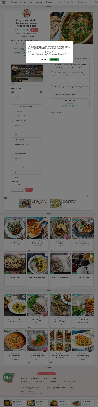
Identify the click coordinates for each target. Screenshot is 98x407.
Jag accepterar (54, 59)
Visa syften (43, 59)
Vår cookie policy (39, 49)
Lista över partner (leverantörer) (35, 55)
